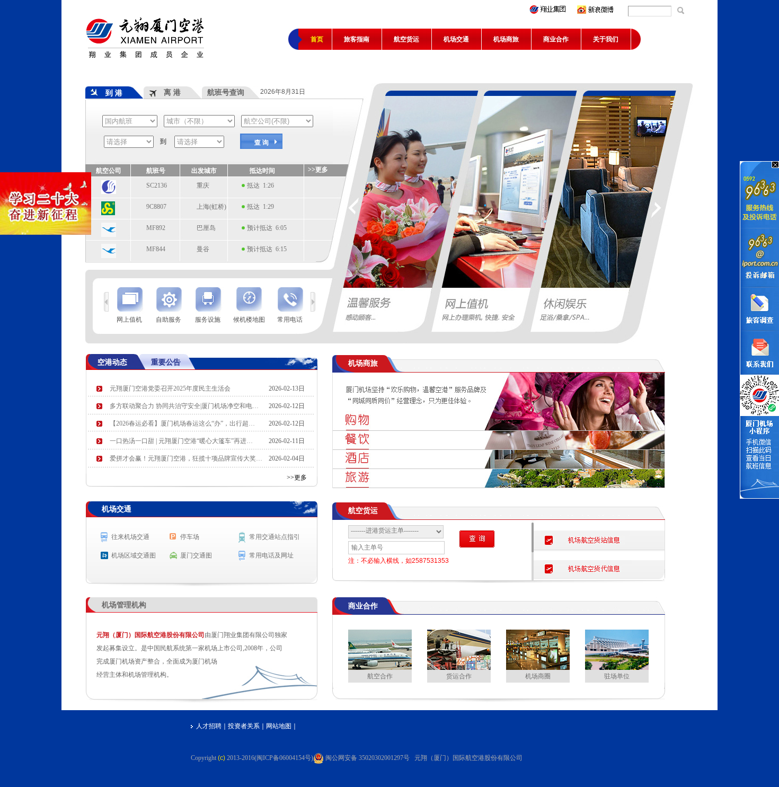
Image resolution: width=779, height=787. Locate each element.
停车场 (189, 537)
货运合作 (459, 676)
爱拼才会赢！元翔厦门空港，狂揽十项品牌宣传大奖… (186, 458)
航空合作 (380, 676)
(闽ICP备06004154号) (283, 758)
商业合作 (556, 39)
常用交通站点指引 (274, 537)
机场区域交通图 (133, 555)
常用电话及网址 (271, 555)
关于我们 (605, 39)
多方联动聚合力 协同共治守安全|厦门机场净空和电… (184, 406)
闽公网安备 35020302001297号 (368, 758)
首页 (317, 39)
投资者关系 (244, 726)
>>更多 (297, 477)
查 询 (261, 142)
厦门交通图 (196, 555)
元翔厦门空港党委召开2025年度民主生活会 (170, 388)
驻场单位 (617, 676)
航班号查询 (225, 92)
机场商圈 (538, 676)
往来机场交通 (130, 537)
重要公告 (166, 362)
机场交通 (456, 39)
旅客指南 (356, 39)
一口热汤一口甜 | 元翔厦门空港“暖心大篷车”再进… (181, 441)
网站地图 (278, 726)
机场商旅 (506, 39)
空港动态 (112, 362)
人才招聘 (209, 726)
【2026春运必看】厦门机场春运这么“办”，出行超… (182, 423)
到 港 (106, 93)
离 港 (165, 92)
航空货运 (406, 39)
